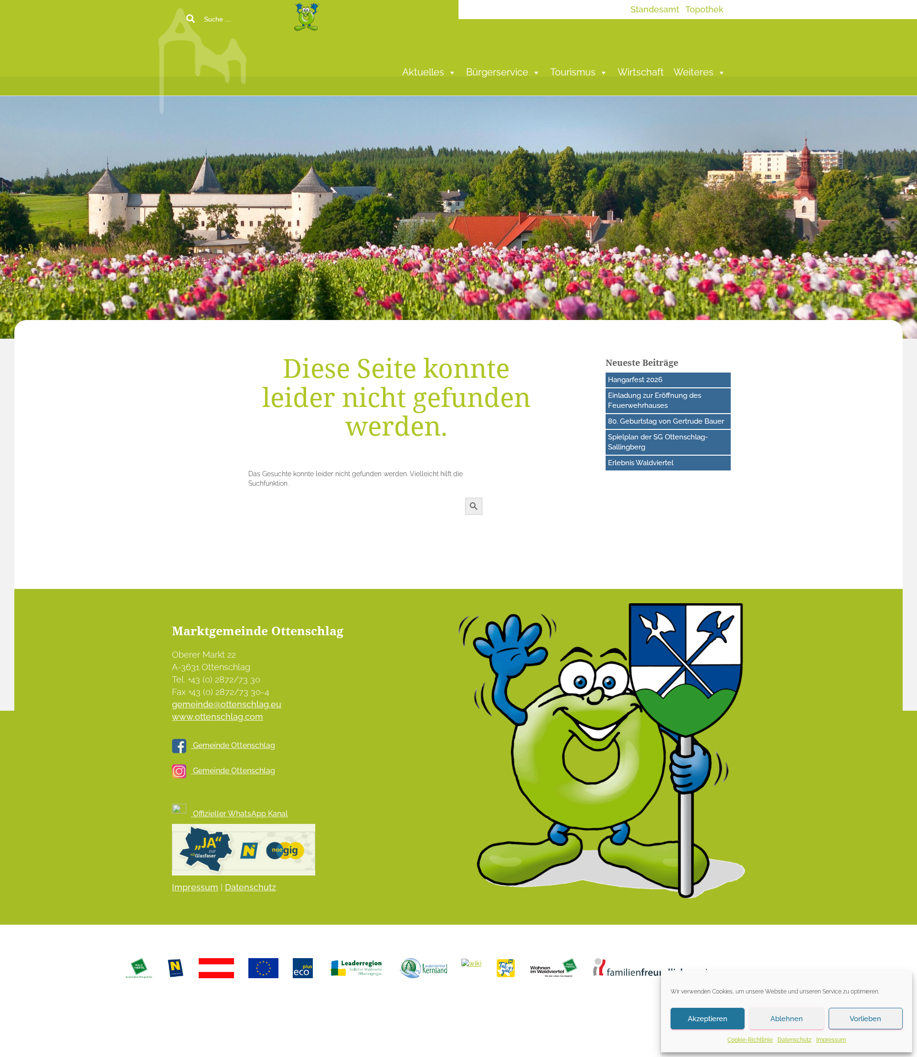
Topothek (704, 9)
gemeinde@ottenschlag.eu (226, 704)
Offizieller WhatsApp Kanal (239, 813)
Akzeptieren (707, 1018)
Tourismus (573, 72)
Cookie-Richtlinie (750, 1039)
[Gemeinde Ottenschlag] (274, 57)
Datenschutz (794, 1039)
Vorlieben (865, 1018)
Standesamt (654, 9)
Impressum (831, 1039)
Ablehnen (786, 1018)
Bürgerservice (497, 72)
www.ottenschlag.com (217, 717)
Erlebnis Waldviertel (640, 463)
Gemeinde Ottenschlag (233, 745)
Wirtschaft (641, 72)
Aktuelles (423, 72)
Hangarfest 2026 (635, 379)
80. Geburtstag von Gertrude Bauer (666, 421)
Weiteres (693, 72)
